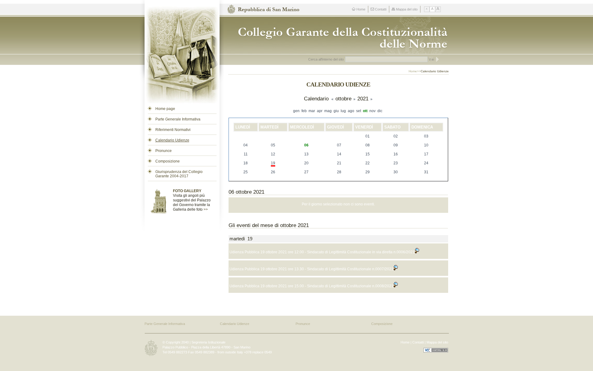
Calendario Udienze (172, 140)
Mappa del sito (407, 9)
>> (206, 209)
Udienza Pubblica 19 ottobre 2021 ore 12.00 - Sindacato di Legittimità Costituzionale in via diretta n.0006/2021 (322, 252)
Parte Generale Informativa (177, 119)
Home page (165, 109)
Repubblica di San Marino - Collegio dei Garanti (340, 35)
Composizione (167, 161)
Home (360, 9)
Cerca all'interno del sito (326, 59)
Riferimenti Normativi (173, 130)
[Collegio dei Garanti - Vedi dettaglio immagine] (182, 53)
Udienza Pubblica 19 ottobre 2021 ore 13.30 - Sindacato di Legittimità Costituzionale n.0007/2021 (311, 269)
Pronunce (163, 151)
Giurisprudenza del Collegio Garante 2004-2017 (179, 174)
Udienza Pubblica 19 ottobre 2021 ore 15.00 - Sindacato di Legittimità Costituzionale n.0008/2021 (311, 286)
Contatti (380, 9)
